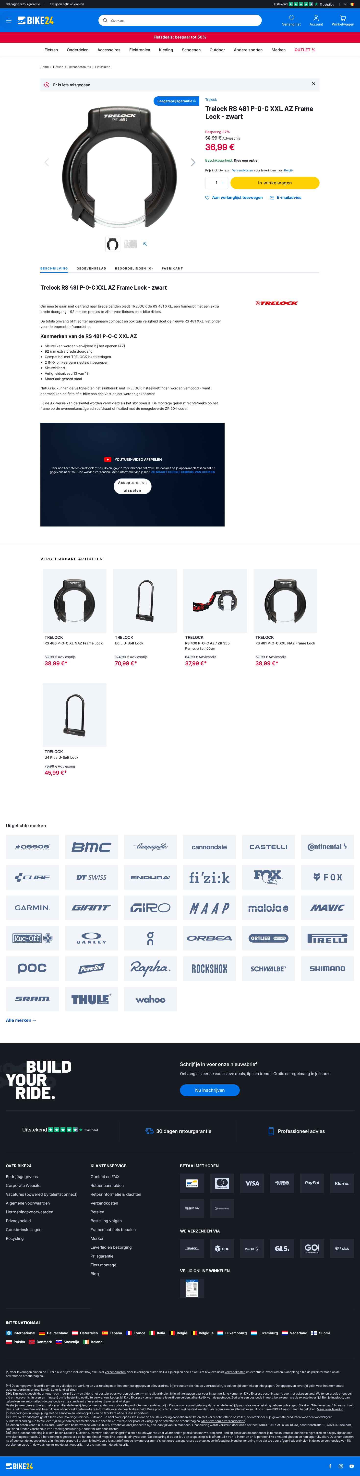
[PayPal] (312, 1183)
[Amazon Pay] (192, 1208)
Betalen (97, 1211)
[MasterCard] (222, 1183)
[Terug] (46, 162)
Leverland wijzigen (64, 1389)
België (288, 170)
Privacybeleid (18, 1220)
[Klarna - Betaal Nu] (342, 1183)
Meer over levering (330, 1409)
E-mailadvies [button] (289, 197)
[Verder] (193, 162)
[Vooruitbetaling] (222, 1208)
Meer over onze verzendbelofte (223, 1421)
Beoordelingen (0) (134, 268)
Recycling (15, 1238)
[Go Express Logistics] (312, 1248)
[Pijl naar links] (47, 601)
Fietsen (58, 67)
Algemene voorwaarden (28, 1203)
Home (44, 67)
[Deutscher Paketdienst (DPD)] (222, 1248)
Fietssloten (102, 67)
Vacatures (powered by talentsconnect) (42, 1194)
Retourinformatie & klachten (116, 1194)
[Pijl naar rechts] (102, 601)
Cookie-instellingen (23, 1229)
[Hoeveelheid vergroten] (223, 183)
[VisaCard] (252, 1183)
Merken (97, 1238)
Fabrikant (172, 268)
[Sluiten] (314, 83)
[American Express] (282, 1183)
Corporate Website (23, 1185)
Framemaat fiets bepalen (113, 1229)
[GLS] (282, 1248)
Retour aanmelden (107, 1185)
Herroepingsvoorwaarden (29, 1211)
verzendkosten (115, 1372)
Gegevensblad (92, 268)
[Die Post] (252, 1248)
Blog (95, 1273)
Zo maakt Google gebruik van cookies (183, 472)
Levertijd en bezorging (111, 1247)
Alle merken (18, 1020)
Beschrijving (54, 268)
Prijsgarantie (102, 1256)
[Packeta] (342, 1248)
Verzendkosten (104, 1203)
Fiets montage (103, 1264)
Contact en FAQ (105, 1176)
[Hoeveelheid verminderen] (210, 183)
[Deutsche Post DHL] (192, 1248)
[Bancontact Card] (192, 1183)
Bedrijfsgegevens (22, 1176)
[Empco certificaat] (192, 1288)
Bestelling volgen (106, 1220)
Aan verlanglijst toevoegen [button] (237, 197)
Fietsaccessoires (79, 67)
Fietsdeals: (164, 37)
